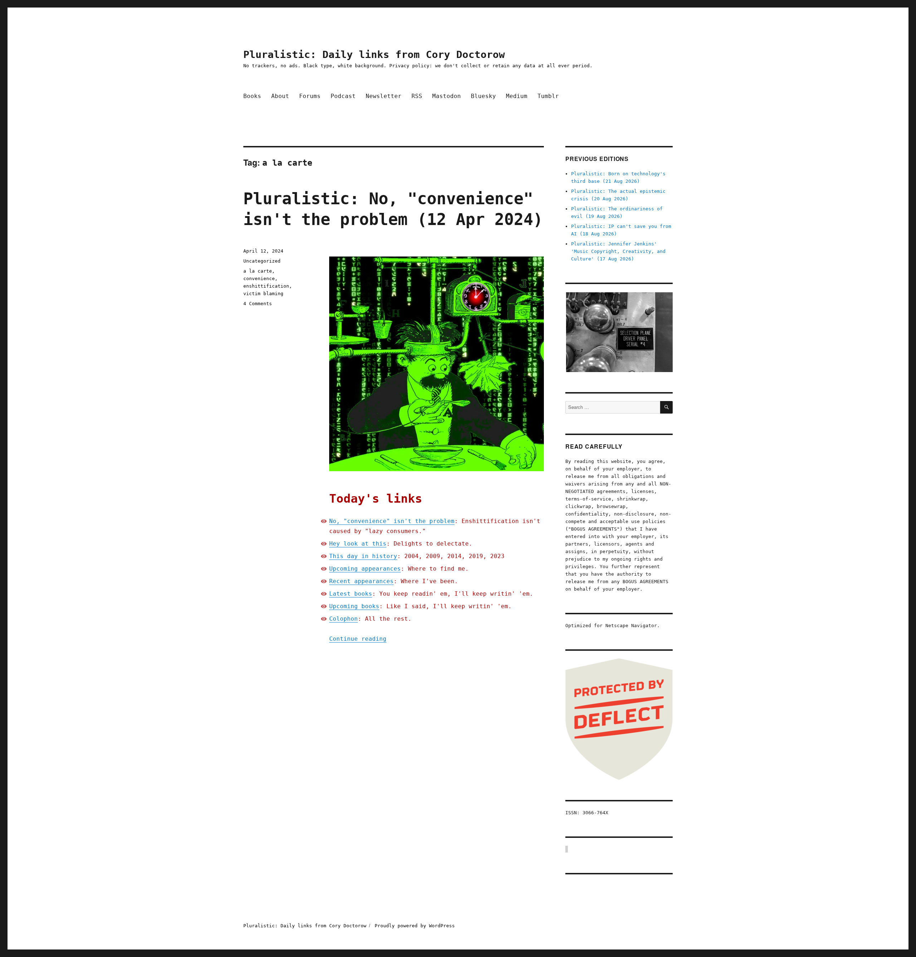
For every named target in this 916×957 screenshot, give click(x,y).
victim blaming (263, 293)
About (280, 96)
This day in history (363, 556)
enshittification (266, 286)
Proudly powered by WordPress (415, 925)
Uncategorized (262, 261)
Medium (516, 96)
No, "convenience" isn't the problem (391, 521)
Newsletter (383, 96)
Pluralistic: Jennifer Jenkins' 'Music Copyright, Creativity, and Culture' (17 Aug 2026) (618, 251)
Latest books (350, 593)
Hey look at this (357, 543)
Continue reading (357, 638)
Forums (310, 96)
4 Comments (257, 303)
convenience (259, 278)
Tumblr (548, 96)
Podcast (343, 96)
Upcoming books (354, 606)
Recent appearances (361, 581)
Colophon (343, 618)
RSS (416, 96)
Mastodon (446, 96)
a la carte (257, 271)
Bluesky (483, 96)
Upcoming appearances (365, 568)
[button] (619, 332)
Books (252, 96)
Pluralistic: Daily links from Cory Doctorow (374, 54)
